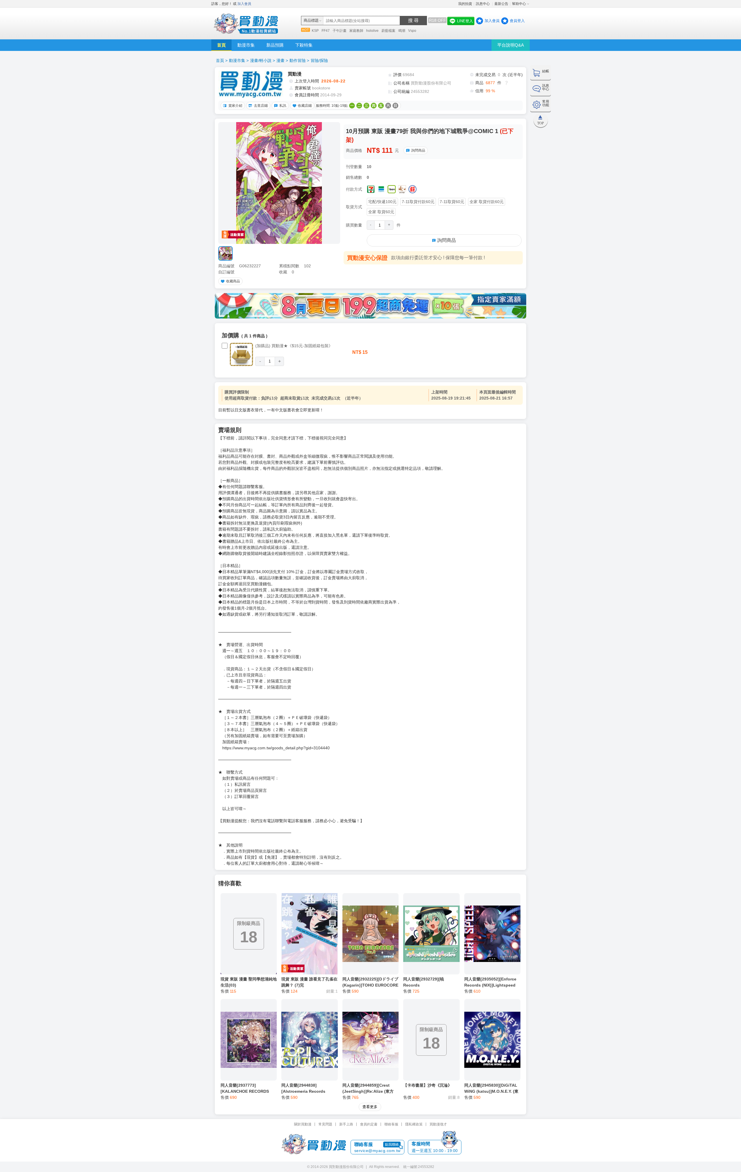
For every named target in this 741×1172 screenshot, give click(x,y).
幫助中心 (519, 4)
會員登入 (517, 21)
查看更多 (369, 1107)
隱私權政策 (414, 1124)
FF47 (326, 30)
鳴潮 (401, 30)
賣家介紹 (235, 106)
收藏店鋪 (305, 106)
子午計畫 (339, 30)
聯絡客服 (391, 1124)
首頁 (221, 45)
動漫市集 (246, 45)
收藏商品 (233, 281)
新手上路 (346, 1124)
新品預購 (275, 45)
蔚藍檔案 (388, 30)
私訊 (282, 106)
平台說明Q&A (510, 45)
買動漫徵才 (438, 1124)
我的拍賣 (465, 4)
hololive (372, 30)
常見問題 (325, 1124)
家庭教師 (356, 30)
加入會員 (244, 4)
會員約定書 (368, 1124)
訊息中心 (483, 4)
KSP (315, 30)
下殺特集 (304, 45)
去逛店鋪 (261, 106)
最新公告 (501, 4)
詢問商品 (418, 150)
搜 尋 (413, 20)
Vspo (412, 30)
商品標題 (311, 20)
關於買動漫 (302, 1124)
